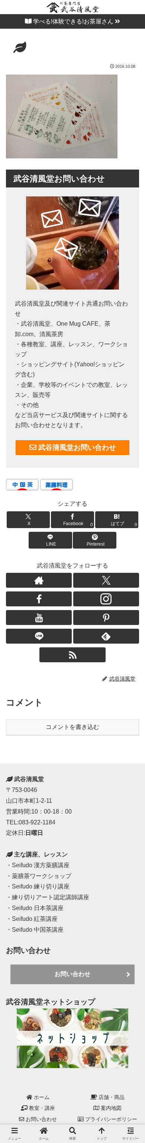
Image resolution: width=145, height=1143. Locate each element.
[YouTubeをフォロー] (39, 617)
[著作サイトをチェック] (39, 580)
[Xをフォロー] (106, 580)
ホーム (40, 1097)
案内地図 (110, 1108)
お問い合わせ (72, 974)
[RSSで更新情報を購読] (72, 654)
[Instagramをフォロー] (106, 598)
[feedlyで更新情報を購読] (106, 636)
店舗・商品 (111, 1097)
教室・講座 (41, 1108)
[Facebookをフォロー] (39, 598)
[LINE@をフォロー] (39, 636)
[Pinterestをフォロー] (106, 617)
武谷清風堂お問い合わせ (76, 447)
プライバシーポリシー (110, 1119)
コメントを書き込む (72, 727)
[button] (130, 798)
